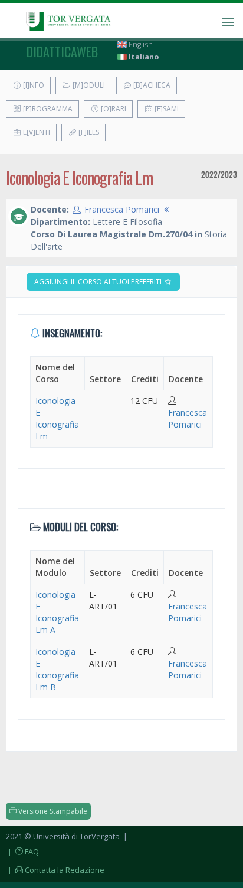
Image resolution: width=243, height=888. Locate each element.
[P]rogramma (47, 109)
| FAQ (22, 851)
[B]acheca (151, 85)
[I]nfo (32, 85)
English (140, 44)
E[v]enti (35, 132)
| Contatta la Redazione (55, 869)
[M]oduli (88, 85)
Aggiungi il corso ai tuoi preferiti (98, 282)
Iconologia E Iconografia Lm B (57, 669)
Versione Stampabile (52, 811)
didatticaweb (62, 51)
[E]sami (166, 109)
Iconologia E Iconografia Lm (57, 418)
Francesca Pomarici (121, 209)
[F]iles (88, 132)
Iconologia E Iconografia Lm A (57, 612)
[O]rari (112, 109)
